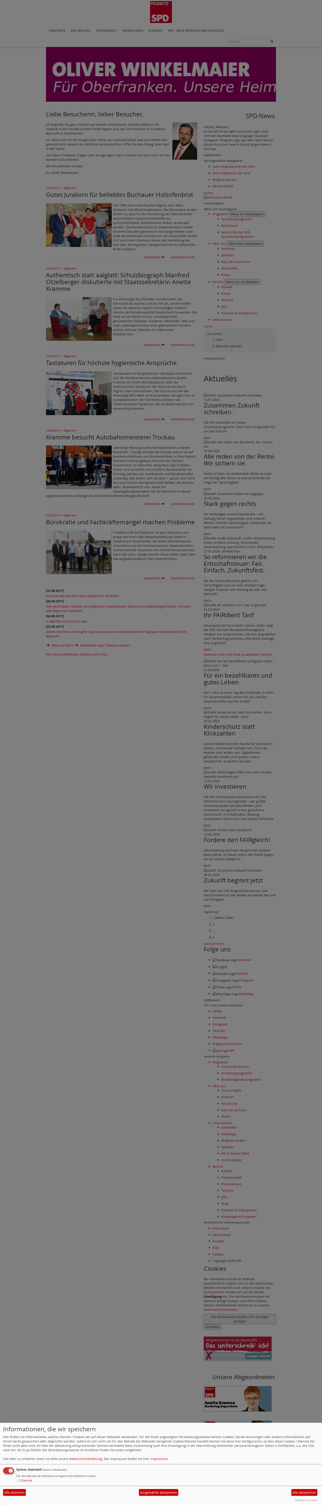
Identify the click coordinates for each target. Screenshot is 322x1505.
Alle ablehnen (14, 1492)
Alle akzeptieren (304, 1492)
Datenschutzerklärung (85, 1459)
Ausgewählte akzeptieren (158, 1492)
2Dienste (24, 1480)
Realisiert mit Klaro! (306, 1500)
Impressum (159, 1459)
